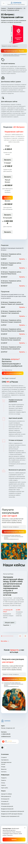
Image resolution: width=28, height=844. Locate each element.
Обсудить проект (9, 622)
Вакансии (3, 769)
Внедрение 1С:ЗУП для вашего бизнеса (11, 813)
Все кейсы (4, 641)
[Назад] (20, 636)
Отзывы (3, 766)
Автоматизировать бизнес (14, 51)
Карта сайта (4, 787)
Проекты (3, 780)
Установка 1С (4, 801)
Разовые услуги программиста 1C (10, 816)
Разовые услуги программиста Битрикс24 (12, 811)
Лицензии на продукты (15, 8)
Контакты (3, 771)
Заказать (7, 160)
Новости (3, 785)
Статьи (3, 782)
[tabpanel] (14, 599)
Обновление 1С (5, 804)
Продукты (4, 777)
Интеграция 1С (5, 799)
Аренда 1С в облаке (6, 794)
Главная (3, 8)
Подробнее (6, 625)
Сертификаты (5, 759)
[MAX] (6, 747)
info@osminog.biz (6, 736)
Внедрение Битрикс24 (7, 808)
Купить (22, 259)
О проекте (4, 757)
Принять (14, 839)
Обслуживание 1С (6, 796)
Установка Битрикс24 (7, 806)
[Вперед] (25, 636)
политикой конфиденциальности (11, 539)
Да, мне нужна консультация (13, 373)
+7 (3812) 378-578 (5, 734)
